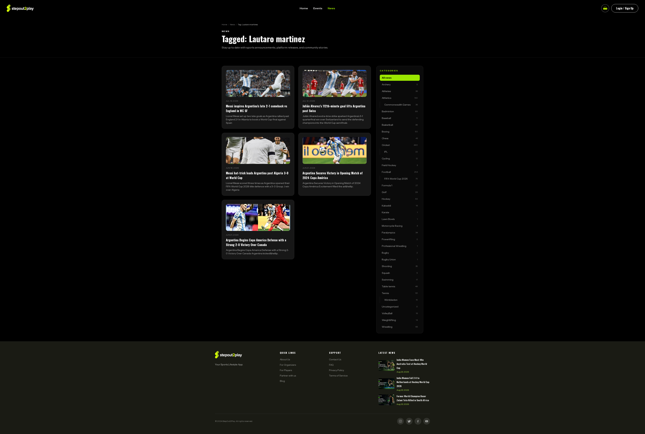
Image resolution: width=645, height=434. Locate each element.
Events (317, 8)
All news (387, 77)
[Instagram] (400, 421)
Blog (282, 381)
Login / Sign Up (624, 8)
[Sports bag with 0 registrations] (605, 8)
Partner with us (288, 375)
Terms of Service (338, 375)
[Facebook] (418, 421)
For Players (286, 370)
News (331, 8)
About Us (285, 359)
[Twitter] (409, 421)
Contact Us (335, 359)
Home (304, 8)
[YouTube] (426, 421)
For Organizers (288, 364)
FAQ (331, 364)
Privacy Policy (336, 370)
